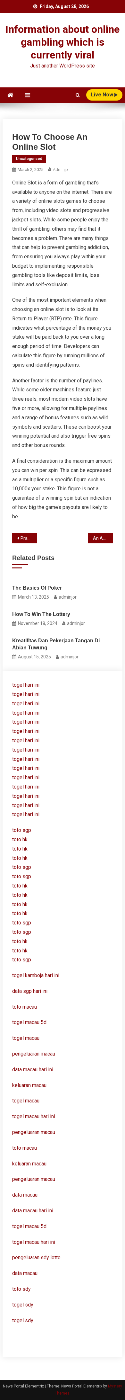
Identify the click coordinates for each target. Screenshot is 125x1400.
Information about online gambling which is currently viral (62, 42)
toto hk (20, 951)
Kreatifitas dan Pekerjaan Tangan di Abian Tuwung (56, 644)
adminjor (61, 169)
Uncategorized (29, 158)
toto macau (24, 1148)
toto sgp (21, 960)
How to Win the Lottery (41, 614)
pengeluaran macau (33, 1132)
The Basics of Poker (37, 588)
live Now (102, 95)
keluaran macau (29, 1164)
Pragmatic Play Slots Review (29, 538)
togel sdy (22, 1305)
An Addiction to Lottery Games (103, 538)
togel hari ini (25, 685)
